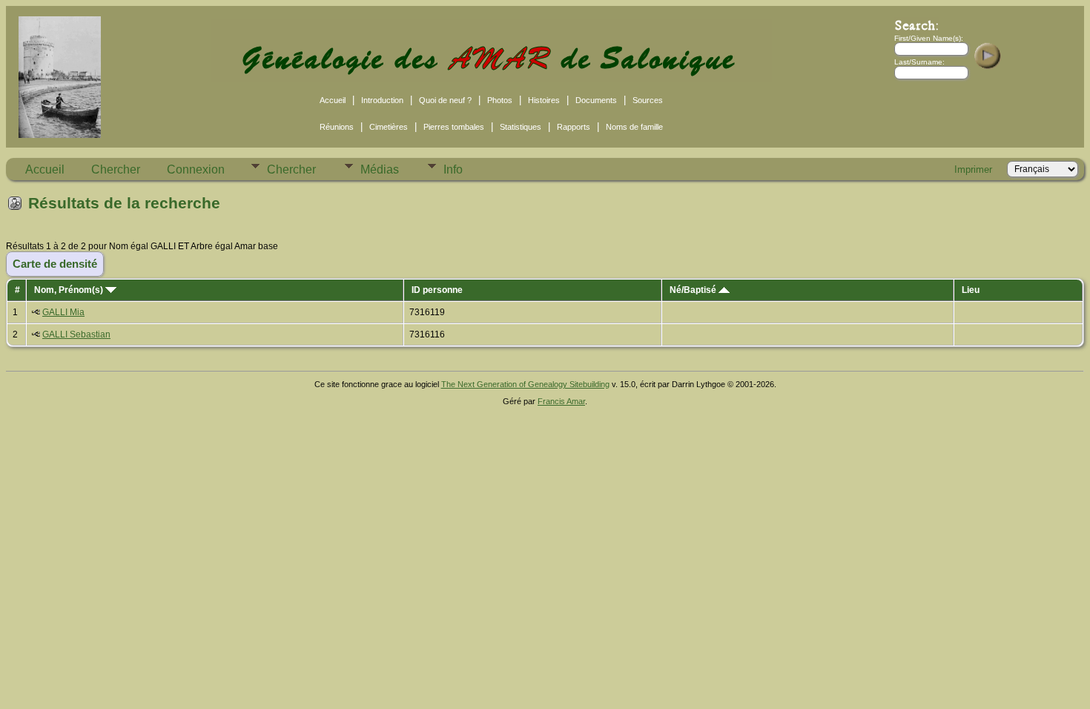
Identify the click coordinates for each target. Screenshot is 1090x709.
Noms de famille (634, 126)
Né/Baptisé (694, 290)
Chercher (115, 169)
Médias (379, 169)
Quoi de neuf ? (445, 100)
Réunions (337, 126)
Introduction (382, 100)
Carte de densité (55, 264)
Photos (499, 100)
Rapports (573, 126)
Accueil (333, 100)
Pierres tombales (453, 126)
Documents (596, 100)
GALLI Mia (63, 312)
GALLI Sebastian (76, 334)
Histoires (544, 100)
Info (453, 169)
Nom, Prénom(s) (69, 290)
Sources (647, 100)
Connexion (196, 169)
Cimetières (388, 126)
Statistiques (520, 126)
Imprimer (973, 169)
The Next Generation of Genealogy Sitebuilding (525, 384)
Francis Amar (561, 401)
